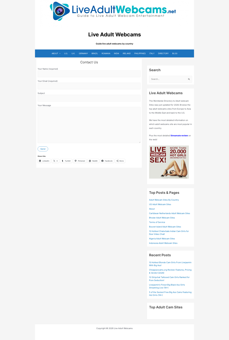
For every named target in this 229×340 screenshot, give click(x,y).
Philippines (140, 53)
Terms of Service (157, 222)
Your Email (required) (48, 81)
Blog (174, 53)
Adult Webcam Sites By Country (164, 200)
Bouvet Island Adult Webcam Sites (165, 226)
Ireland (127, 53)
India (116, 53)
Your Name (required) (48, 69)
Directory (163, 53)
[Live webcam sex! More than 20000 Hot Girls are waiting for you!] (169, 162)
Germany (83, 53)
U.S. (66, 53)
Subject (41, 93)
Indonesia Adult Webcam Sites (163, 243)
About (55, 53)
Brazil (95, 53)
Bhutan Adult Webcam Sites (162, 217)
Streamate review (179, 135)
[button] (59, 53)
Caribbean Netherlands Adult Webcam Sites (169, 213)
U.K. (73, 53)
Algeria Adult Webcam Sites (162, 238)
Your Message (44, 105)
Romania (106, 53)
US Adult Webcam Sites (160, 204)
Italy (151, 53)
